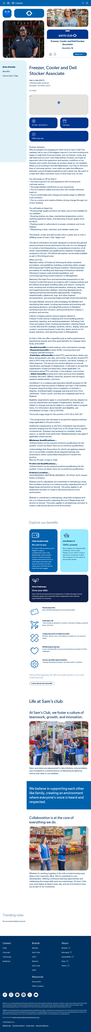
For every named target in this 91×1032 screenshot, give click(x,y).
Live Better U (69, 541)
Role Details (9, 67)
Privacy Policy (30, 1026)
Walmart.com (7, 1026)
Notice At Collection (42, 1026)
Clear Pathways (39, 587)
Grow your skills (40, 590)
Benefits (6, 71)
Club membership (40, 541)
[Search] (83, 3)
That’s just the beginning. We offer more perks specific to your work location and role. (56, 676)
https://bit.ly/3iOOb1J (53, 411)
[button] (55, 54)
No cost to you (39, 545)
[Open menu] (4, 3)
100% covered (70, 545)
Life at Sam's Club (10, 76)
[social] (5, 995)
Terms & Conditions (18, 1026)
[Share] (50, 54)
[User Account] (87, 3)
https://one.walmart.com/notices (69, 371)
